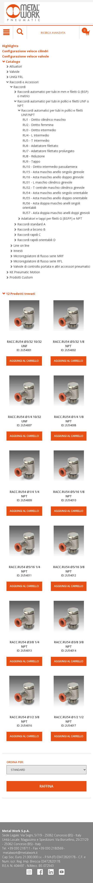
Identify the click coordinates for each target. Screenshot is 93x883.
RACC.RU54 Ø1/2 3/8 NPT (24, 719)
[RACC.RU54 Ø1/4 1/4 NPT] (24, 470)
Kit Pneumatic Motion (25, 272)
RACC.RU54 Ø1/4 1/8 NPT (68, 419)
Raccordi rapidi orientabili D (36, 240)
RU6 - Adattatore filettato (40, 146)
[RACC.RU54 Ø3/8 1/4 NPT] (24, 620)
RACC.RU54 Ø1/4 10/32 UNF (24, 419)
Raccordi (19, 87)
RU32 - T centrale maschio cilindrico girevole (53, 187)
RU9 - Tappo (31, 161)
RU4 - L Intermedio (35, 135)
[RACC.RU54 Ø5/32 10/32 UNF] (24, 320)
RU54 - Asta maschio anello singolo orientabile (55, 193)
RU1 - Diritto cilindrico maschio (44, 119)
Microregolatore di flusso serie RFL (38, 261)
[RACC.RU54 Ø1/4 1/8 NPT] (69, 395)
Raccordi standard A (31, 224)
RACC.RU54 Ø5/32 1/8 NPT (68, 344)
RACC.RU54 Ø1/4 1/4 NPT (24, 494)
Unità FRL (16, 77)
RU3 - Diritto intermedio (39, 130)
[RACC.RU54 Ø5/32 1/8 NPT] (68, 320)
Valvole (14, 72)
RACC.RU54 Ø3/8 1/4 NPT (24, 644)
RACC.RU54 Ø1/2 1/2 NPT (68, 719)
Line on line (21, 245)
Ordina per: (15, 762)
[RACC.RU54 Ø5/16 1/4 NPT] (24, 545)
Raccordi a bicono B (31, 229)
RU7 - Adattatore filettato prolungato (48, 151)
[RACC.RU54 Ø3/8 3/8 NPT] (69, 620)
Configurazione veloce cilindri (25, 51)
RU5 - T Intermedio (35, 140)
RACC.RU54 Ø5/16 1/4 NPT (24, 569)
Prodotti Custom (21, 277)
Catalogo (13, 61)
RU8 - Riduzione (33, 156)
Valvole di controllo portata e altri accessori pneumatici (51, 266)
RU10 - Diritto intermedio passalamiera (49, 167)
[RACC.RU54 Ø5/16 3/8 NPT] (69, 545)
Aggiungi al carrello (24, 361)
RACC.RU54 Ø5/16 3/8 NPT (68, 569)
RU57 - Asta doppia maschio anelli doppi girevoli (56, 213)
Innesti (18, 251)
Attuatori (16, 66)
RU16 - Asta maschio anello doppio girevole (53, 177)
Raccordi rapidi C (29, 235)
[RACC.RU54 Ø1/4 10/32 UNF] (24, 395)
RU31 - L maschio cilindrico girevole (47, 182)
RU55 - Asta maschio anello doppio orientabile (54, 198)
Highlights (10, 46)
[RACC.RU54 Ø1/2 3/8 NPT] (24, 695)
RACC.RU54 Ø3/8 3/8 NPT (68, 644)
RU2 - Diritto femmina (37, 125)
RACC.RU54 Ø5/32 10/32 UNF (24, 344)
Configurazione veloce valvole (25, 56)
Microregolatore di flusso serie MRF (38, 256)
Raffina (46, 786)
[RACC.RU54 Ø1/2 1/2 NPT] (69, 695)
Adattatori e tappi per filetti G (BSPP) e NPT (51, 218)
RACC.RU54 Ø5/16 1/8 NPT (68, 494)
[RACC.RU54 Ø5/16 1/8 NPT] (69, 470)
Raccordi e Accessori (24, 82)
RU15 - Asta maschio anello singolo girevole (53, 172)
